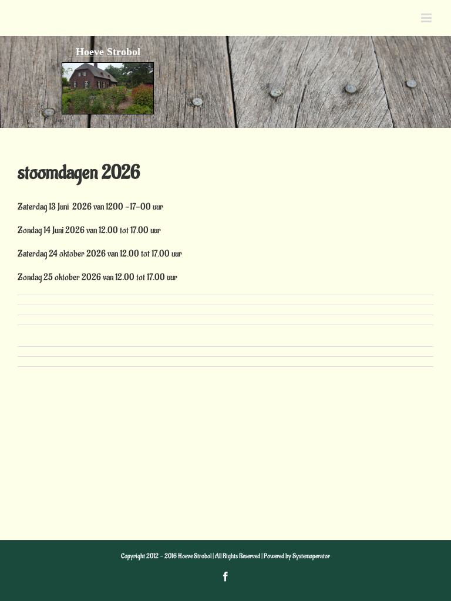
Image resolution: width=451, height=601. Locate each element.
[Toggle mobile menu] (427, 18)
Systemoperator (311, 556)
